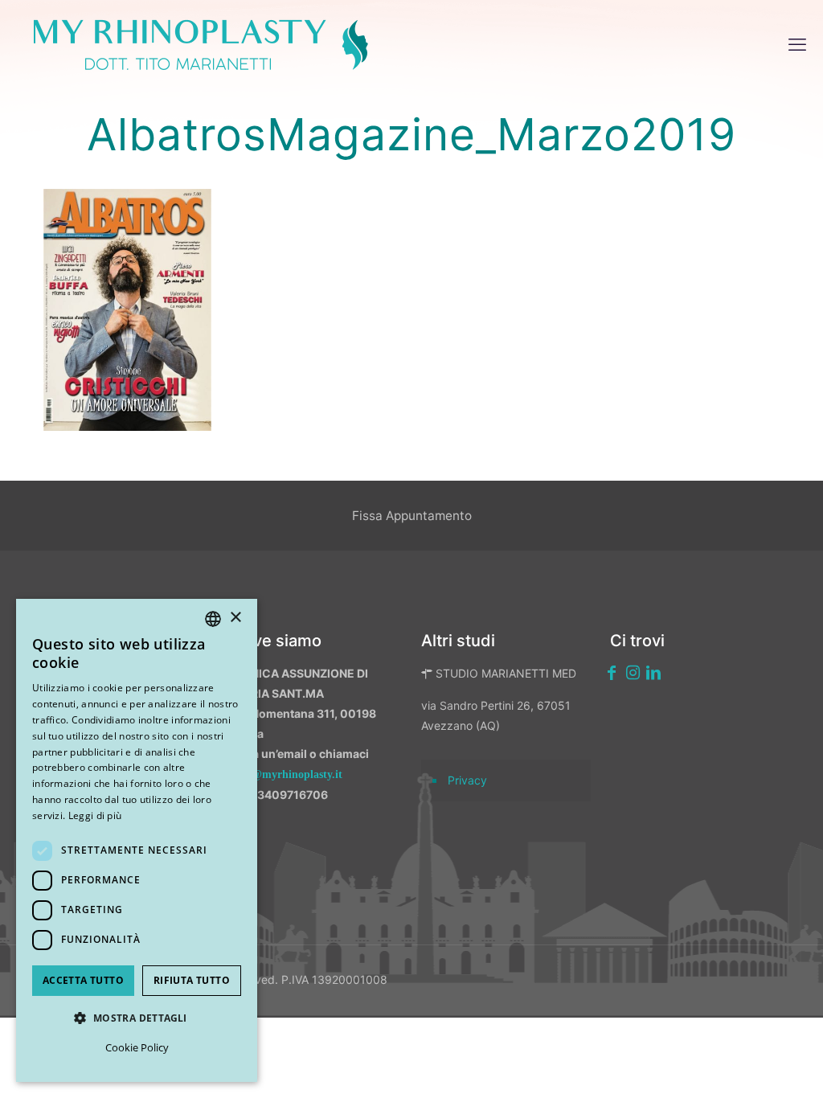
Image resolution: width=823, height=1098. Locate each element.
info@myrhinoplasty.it (287, 774)
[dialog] (136, 840)
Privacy (467, 780)
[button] (136, 1018)
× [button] (235, 618)
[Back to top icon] (726, 1065)
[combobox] (213, 619)
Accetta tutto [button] (83, 980)
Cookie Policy (137, 1047)
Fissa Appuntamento (412, 515)
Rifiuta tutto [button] (192, 980)
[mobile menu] (797, 44)
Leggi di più (95, 815)
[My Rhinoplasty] (201, 44)
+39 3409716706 (280, 794)
